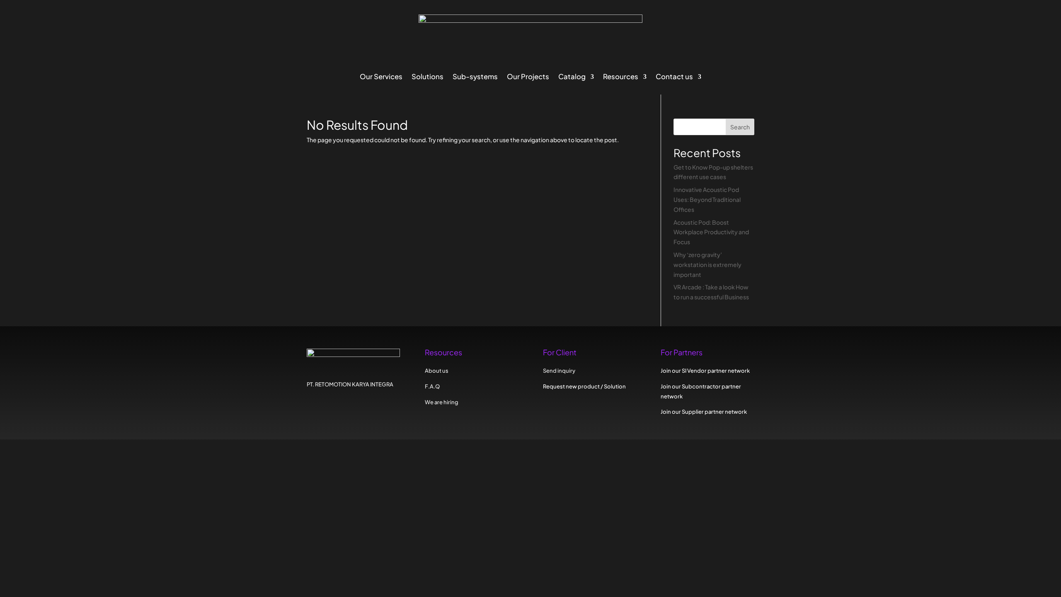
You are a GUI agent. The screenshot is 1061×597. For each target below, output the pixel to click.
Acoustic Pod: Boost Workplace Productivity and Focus (711, 232)
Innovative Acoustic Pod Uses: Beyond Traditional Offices (707, 199)
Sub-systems (475, 77)
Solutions (427, 77)
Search (740, 127)
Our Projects (528, 77)
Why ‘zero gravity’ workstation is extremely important (707, 264)
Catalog (572, 77)
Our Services (381, 77)
